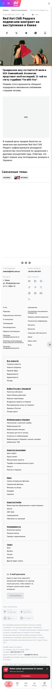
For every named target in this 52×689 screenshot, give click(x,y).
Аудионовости (12, 377)
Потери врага (12, 412)
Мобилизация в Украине (18, 420)
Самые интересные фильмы (18, 481)
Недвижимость (14, 527)
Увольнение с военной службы (19, 423)
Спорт (9, 544)
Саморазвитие (12, 515)
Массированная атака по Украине (20, 405)
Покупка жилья (13, 533)
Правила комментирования (38, 317)
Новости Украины (14, 367)
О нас (5, 307)
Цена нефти (11, 453)
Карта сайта (32, 341)
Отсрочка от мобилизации (17, 436)
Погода (10, 381)
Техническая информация (37, 321)
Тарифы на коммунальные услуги (20, 463)
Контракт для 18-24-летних (17, 433)
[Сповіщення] (49, 3)
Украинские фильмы (15, 484)
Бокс (9, 548)
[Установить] (26, 672)
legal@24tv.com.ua (31, 654)
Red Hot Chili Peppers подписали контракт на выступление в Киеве (39, 10)
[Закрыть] (47, 669)
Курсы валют (12, 457)
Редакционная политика (12, 315)
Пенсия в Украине (14, 470)
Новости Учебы (14, 502)
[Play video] (26, 51)
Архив (30, 337)
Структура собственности (37, 333)
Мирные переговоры (15, 398)
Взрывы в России (14, 408)
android (10, 612)
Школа (9, 509)
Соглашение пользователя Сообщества (38, 312)
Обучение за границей (16, 519)
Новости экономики (16, 450)
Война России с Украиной (19, 389)
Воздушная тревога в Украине (19, 402)
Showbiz (6, 10)
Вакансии (31, 329)
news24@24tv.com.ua (11, 271)
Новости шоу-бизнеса (19, 10)
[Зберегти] (45, 33)
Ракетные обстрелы (15, 392)
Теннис (10, 554)
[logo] (16, 3)
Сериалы (10, 494)
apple (27, 612)
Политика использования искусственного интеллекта (13, 341)
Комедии (10, 491)
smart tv (10, 618)
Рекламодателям (9, 327)
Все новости (13, 361)
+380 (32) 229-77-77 (17, 652)
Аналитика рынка (14, 530)
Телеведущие (8, 323)
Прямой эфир (12, 371)
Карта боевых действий (16, 395)
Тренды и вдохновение (16, 536)
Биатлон (10, 558)
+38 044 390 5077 (34, 271)
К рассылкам (15, 596)
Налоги (10, 466)
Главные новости (14, 364)
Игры (30, 345)
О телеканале (8, 319)
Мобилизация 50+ (14, 426)
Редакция (6, 311)
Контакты (31, 325)
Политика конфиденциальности (11, 336)
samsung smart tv (27, 618)
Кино (9, 478)
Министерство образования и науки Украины (25, 505)
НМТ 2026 (10, 512)
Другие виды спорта (15, 561)
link (29, 281)
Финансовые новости (15, 460)
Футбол (10, 551)
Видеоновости (12, 374)
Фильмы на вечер (14, 488)
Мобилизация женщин (16, 429)
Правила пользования (11, 331)
